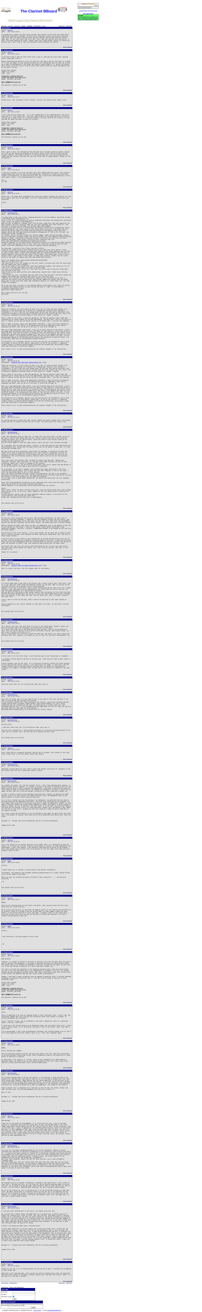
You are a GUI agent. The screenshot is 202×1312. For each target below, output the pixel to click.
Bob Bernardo (12, 781)
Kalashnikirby (12, 213)
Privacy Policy (37, 1310)
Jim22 (9, 168)
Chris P (10, 52)
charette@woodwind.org (54, 1310)
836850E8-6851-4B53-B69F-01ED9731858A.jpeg (26, 362)
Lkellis (10, 30)
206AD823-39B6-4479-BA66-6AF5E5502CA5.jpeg (26, 565)
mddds (9, 861)
